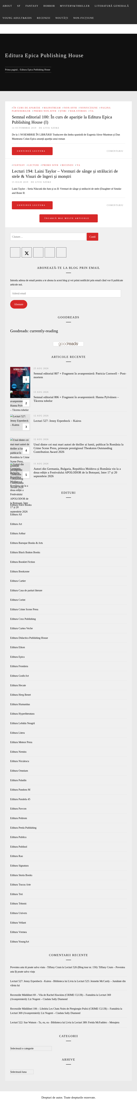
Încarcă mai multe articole (68, 218)
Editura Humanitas (20, 704)
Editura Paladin (18, 780)
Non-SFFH (70, 108)
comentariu (115, 151)
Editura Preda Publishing (23, 827)
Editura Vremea (18, 932)
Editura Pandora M (20, 789)
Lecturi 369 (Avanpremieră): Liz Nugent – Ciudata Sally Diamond (45, 1013)
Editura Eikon (17, 647)
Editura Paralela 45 (20, 799)
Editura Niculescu (19, 761)
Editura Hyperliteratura (22, 713)
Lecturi (33, 165)
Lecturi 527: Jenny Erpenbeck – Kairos (57, 420)
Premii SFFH (50, 165)
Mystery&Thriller (75, 6)
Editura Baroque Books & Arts (26, 543)
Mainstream (52, 108)
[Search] (131, 4)
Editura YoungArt (19, 941)
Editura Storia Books (21, 875)
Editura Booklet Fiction (22, 561)
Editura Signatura (19, 865)
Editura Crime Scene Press (24, 609)
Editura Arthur (17, 533)
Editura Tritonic (18, 903)
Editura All (16, 514)
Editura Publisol (18, 846)
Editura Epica (17, 656)
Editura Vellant (18, 922)
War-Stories (78, 111)
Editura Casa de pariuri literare (26, 590)
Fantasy (32, 6)
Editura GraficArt (19, 675)
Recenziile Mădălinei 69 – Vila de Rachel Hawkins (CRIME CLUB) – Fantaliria (53, 994)
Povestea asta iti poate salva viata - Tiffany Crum (35, 967)
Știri (63, 111)
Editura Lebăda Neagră (22, 723)
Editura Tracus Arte (20, 884)
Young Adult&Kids (17, 18)
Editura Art (16, 524)
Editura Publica (18, 837)
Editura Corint (17, 599)
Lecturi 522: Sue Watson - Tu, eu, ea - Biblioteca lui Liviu (40, 1022)
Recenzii (43, 18)
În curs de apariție (27, 108)
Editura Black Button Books (25, 552)
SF (19, 6)
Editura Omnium (19, 770)
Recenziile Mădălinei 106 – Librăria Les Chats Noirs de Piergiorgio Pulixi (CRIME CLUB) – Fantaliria (65, 1008)
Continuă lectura (31, 151)
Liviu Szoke (51, 128)
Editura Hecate (18, 685)
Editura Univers (18, 913)
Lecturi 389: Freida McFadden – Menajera (97, 1022)
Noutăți (61, 18)
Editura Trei (16, 894)
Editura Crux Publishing (23, 618)
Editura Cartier (18, 580)
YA (92, 111)
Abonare (18, 304)
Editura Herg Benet (20, 694)
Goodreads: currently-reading (34, 331)
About (7, 6)
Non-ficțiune (83, 18)
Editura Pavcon (18, 808)
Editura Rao (16, 856)
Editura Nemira (18, 751)
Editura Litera (17, 732)
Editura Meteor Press (21, 742)
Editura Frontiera (19, 666)
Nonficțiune (89, 108)
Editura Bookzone (19, 571)
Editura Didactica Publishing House (29, 637)
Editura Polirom (18, 818)
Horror (49, 6)
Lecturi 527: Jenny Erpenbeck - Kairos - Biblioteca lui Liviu (42, 981)
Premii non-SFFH (45, 111)
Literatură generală (112, 6)
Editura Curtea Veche (21, 628)
